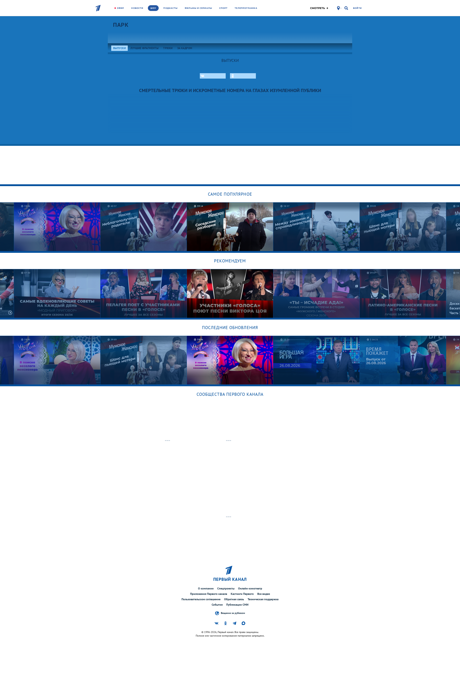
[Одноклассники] (243, 76)
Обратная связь (234, 599)
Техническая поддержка (263, 599)
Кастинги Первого (242, 594)
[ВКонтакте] (213, 76)
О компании (206, 588)
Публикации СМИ (237, 604)
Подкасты (170, 8)
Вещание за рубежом (233, 612)
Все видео (263, 594)
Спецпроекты (225, 588)
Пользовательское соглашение (200, 599)
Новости (137, 8)
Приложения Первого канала (208, 594)
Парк (120, 25)
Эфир (120, 8)
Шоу (153, 8)
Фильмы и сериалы (198, 8)
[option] (143, 226)
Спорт (223, 8)
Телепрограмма (246, 8)
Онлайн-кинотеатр (250, 588)
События (217, 604)
